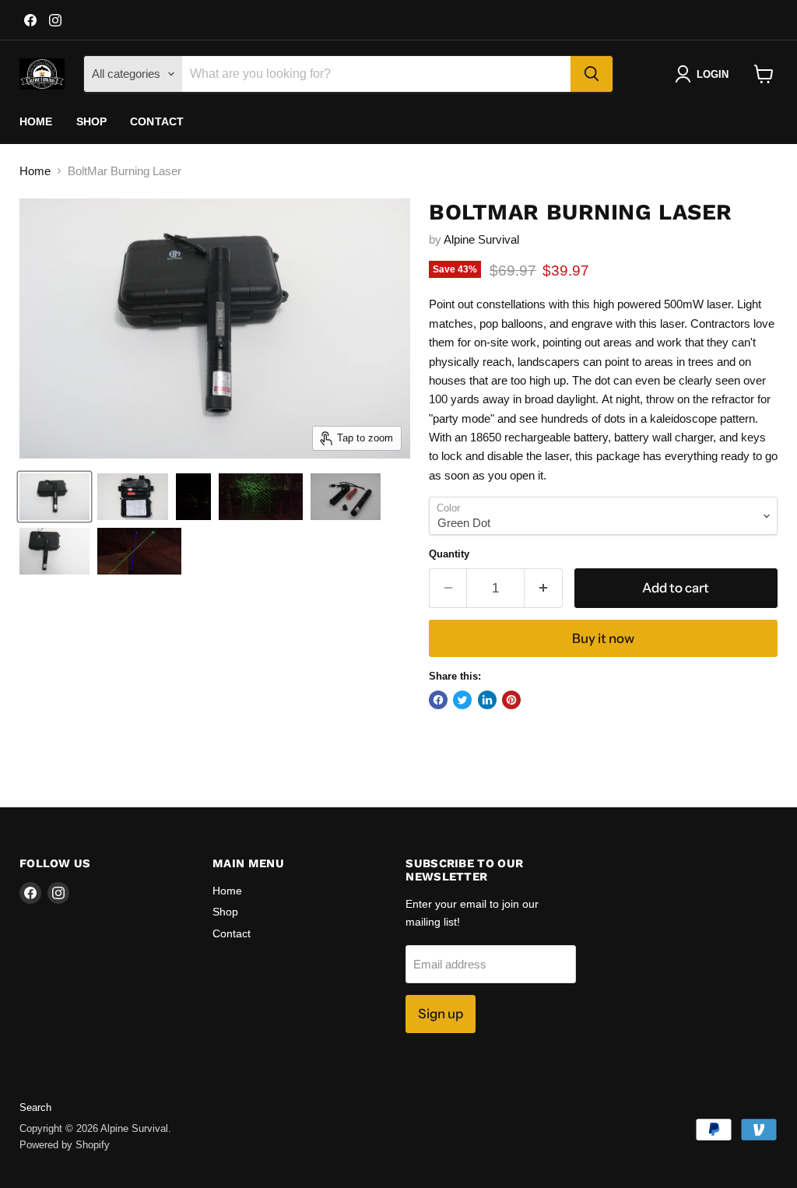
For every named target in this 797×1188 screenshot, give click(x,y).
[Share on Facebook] (438, 700)
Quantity (449, 554)
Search (35, 1107)
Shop (91, 121)
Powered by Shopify (64, 1145)
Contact (157, 121)
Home (36, 121)
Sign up (440, 1013)
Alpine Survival (481, 239)
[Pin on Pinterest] (511, 700)
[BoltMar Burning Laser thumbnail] (54, 497)
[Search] (592, 74)
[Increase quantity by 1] (544, 588)
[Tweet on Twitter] (462, 700)
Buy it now (603, 638)
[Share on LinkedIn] (487, 700)
